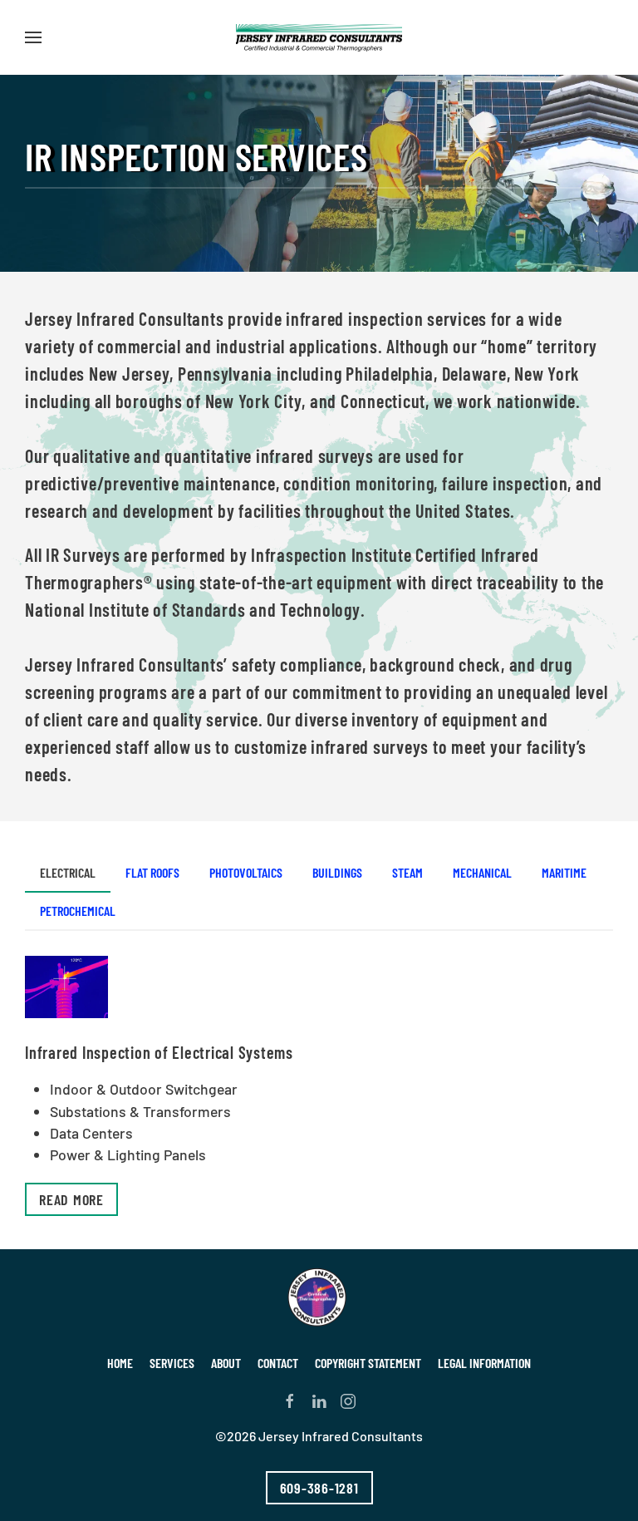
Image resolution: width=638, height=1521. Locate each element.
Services (172, 1363)
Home (120, 1363)
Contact (278, 1363)
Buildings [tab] (337, 872)
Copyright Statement (368, 1363)
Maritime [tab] (564, 872)
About (226, 1363)
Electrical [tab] (68, 872)
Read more (71, 1199)
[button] (33, 37)
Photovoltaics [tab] (245, 872)
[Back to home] (319, 37)
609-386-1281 (319, 1488)
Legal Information (484, 1363)
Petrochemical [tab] (77, 910)
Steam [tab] (407, 872)
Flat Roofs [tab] (152, 872)
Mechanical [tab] (482, 872)
